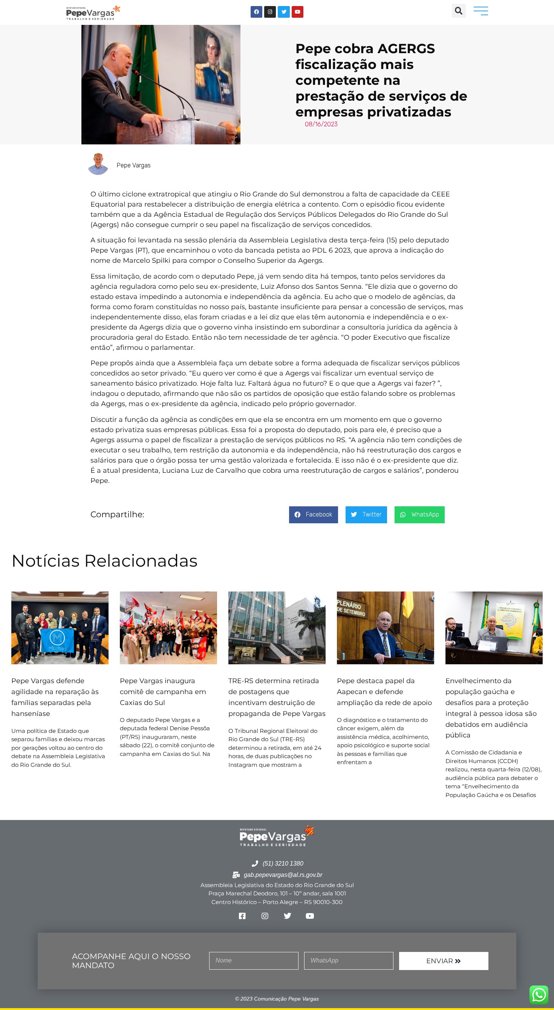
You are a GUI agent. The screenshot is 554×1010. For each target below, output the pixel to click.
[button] (459, 11)
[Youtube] (297, 12)
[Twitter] (283, 12)
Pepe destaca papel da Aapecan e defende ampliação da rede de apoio (385, 692)
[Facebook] (256, 12)
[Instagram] (270, 12)
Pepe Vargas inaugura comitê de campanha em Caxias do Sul (163, 692)
